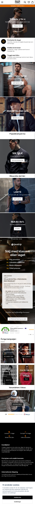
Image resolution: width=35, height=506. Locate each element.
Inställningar (17, 501)
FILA (26, 379)
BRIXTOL (8, 380)
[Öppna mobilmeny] (2, 2)
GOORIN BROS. (17, 404)
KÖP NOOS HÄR (17, 83)
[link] (17, 330)
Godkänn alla (17, 497)
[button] (33, 392)
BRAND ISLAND (17, 118)
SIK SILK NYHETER (17, 160)
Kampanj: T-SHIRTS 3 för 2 (17, 6)
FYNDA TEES (17, 26)
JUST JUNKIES (26, 356)
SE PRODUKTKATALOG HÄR (17, 319)
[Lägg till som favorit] (29, 2)
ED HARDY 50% (8, 356)
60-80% (17, 229)
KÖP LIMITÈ (17, 199)
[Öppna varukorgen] (32, 2)
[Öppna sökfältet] (25, 2)
